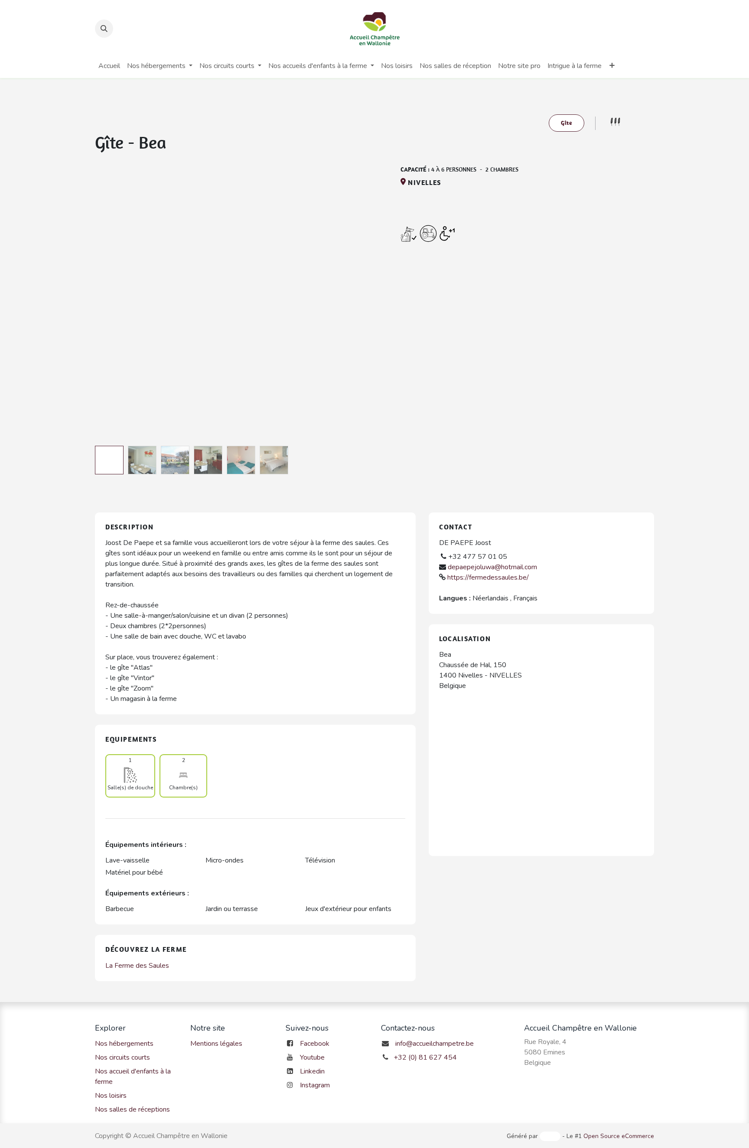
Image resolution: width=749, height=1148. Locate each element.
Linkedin (312, 1071)
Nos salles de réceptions (132, 1109)
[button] (104, 28)
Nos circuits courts (122, 1057)
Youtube (312, 1057)
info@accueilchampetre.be (434, 1043)
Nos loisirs (111, 1095)
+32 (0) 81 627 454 (425, 1057)
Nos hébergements (124, 1043)
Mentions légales (216, 1043)
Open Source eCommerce (618, 1136)
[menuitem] (109, 66)
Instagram (315, 1085)
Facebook (314, 1043)
